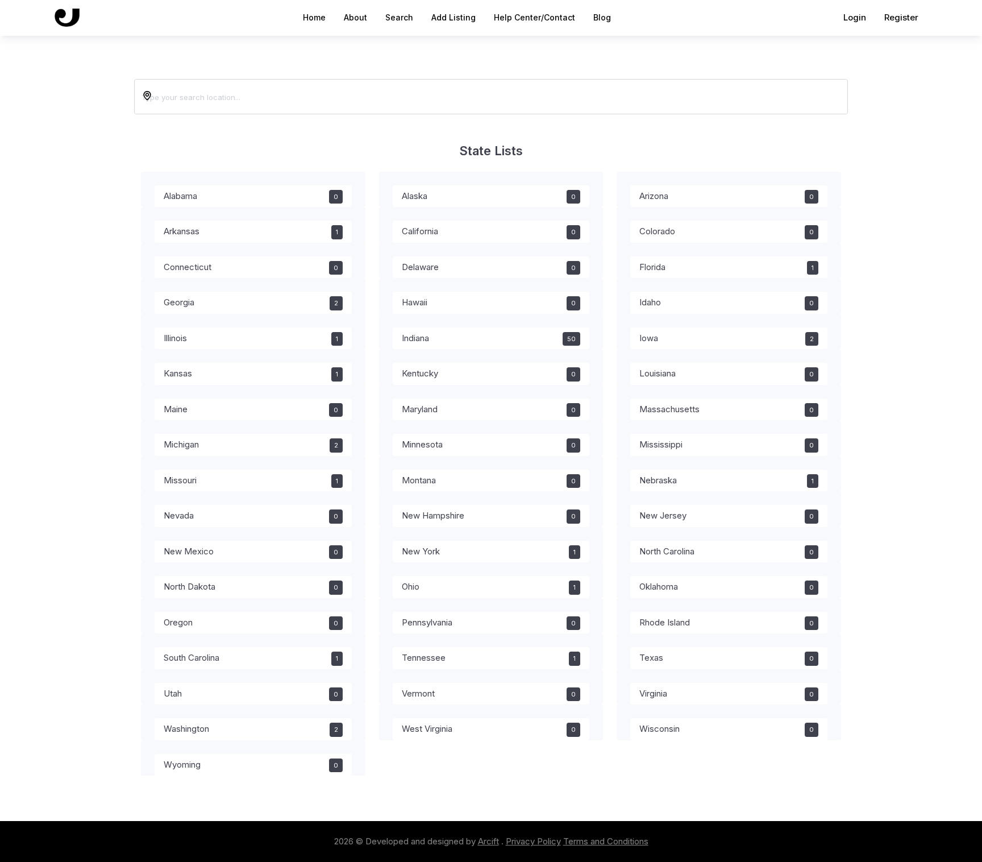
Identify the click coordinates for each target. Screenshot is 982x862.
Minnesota (489, 444)
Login (854, 17)
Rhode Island (726, 622)
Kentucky (489, 373)
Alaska (489, 195)
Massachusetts (726, 409)
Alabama (251, 195)
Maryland (489, 409)
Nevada (251, 515)
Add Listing (453, 17)
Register (901, 17)
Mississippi (726, 444)
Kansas (251, 373)
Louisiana (726, 373)
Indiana (489, 338)
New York (489, 551)
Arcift (488, 841)
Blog (602, 17)
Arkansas (251, 231)
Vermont (489, 693)
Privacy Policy (533, 841)
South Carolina (251, 657)
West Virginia (489, 728)
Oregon (251, 622)
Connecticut (251, 267)
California (489, 231)
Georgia (251, 302)
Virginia (726, 693)
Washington (251, 728)
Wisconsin (726, 728)
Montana (489, 480)
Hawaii (489, 302)
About (355, 17)
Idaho (726, 302)
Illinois (251, 338)
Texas (726, 657)
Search (399, 17)
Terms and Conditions (605, 841)
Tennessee (489, 657)
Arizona (726, 195)
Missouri (251, 480)
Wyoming (251, 764)
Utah (251, 693)
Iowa (726, 338)
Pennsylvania (489, 622)
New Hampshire (489, 515)
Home (314, 17)
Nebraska (726, 480)
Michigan (251, 444)
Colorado (726, 231)
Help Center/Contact (534, 17)
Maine (251, 409)
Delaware (489, 267)
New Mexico (251, 551)
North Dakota (251, 586)
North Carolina (726, 551)
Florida (726, 267)
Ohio (489, 586)
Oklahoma (726, 586)
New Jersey (726, 515)
